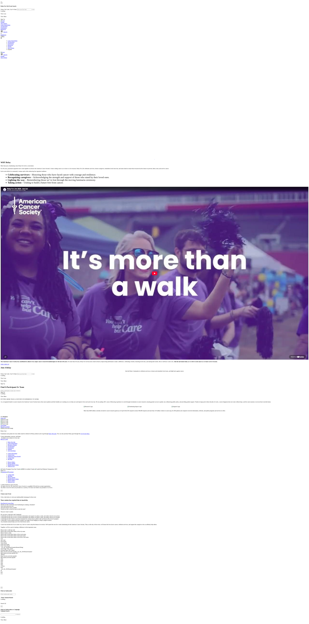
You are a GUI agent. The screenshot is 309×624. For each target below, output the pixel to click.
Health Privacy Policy (13, 465)
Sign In (5, 32)
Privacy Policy (11, 462)
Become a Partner (12, 445)
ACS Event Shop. (85, 433)
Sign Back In (4, 503)
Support (10, 449)
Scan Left (3, 418)
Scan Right (3, 425)
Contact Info (11, 458)
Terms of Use (11, 466)
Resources (3, 29)
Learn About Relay (5, 25)
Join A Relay (4, 23)
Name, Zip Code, (8, 9)
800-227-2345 (4, 439)
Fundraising (4, 28)
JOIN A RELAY (5, 364)
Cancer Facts (11, 455)
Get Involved (4, 26)
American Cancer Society (14, 456)
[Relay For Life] (3, 20)
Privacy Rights (11, 463)
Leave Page (11, 503)
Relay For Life (11, 442)
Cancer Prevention (12, 453)
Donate (2, 22)
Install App (3, 35)
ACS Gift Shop (12, 450)
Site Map (10, 459)
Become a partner (5, 426)
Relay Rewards (52, 433)
